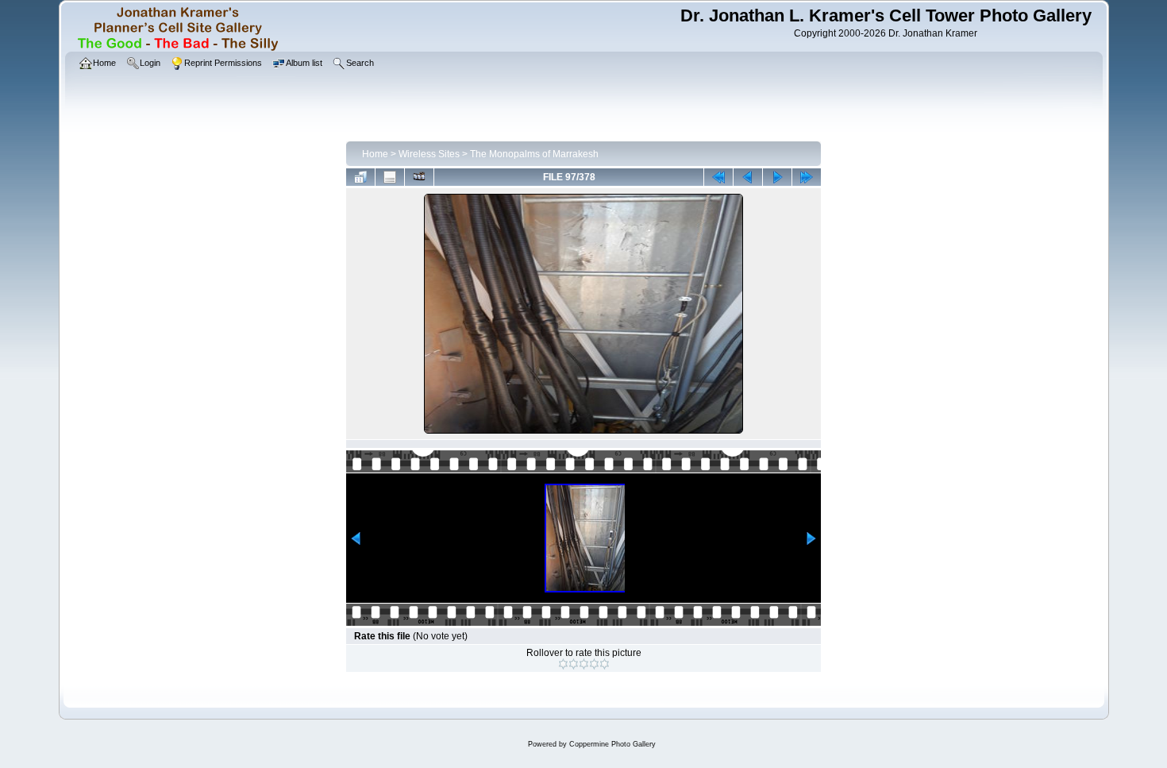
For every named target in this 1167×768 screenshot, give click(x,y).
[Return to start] (718, 177)
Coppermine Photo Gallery (612, 744)
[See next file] (777, 177)
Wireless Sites (429, 154)
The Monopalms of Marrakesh (534, 154)
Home (375, 154)
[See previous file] (748, 177)
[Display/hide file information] (390, 177)
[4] (594, 664)
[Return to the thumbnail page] (360, 177)
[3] (584, 664)
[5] (604, 664)
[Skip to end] (806, 177)
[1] (563, 664)
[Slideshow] (419, 177)
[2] (573, 664)
